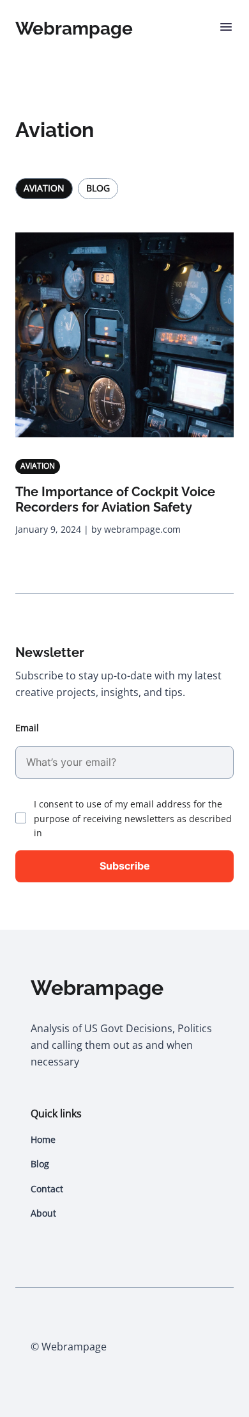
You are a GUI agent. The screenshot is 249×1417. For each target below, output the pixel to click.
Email (27, 728)
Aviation (44, 188)
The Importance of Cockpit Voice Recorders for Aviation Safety (115, 499)
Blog (98, 188)
